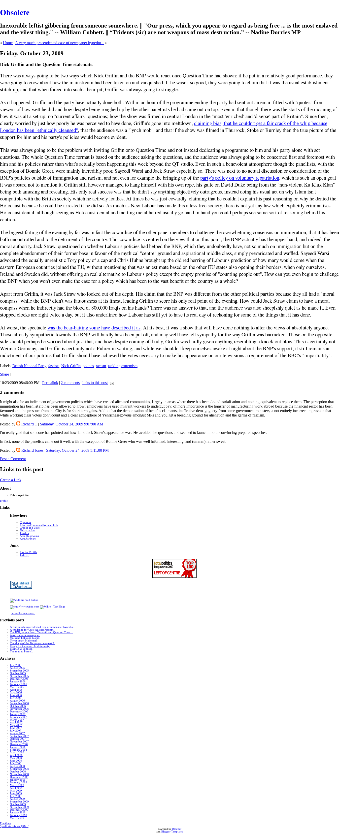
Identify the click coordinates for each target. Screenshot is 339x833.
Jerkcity (24, 555)
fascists (53, 366)
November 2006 (19, 708)
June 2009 (16, 793)
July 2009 (15, 796)
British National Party (29, 366)
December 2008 (19, 777)
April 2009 (16, 788)
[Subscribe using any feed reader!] (24, 600)
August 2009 (17, 799)
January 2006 (18, 681)
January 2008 (18, 747)
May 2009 (16, 790)
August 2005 (17, 668)
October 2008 (18, 771)
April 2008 (16, 755)
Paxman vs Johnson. (21, 648)
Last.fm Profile (28, 552)
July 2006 (15, 698)
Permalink (50, 383)
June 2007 (16, 728)
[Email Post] (111, 383)
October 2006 (18, 706)
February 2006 (18, 684)
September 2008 (19, 769)
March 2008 (17, 752)
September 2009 (19, 801)
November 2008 (19, 774)
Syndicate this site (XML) (14, 826)
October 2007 (18, 738)
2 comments (70, 383)
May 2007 (16, 725)
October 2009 (18, 804)
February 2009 (18, 782)
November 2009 (19, 807)
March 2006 (17, 687)
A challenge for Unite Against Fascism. (32, 629)
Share (4, 374)
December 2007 (19, 744)
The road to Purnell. (21, 651)
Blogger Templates (172, 831)
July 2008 (15, 763)
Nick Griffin (71, 366)
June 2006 (16, 695)
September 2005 (19, 670)
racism (101, 366)
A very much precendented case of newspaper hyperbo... (59, 43)
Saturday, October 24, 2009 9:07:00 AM (71, 424)
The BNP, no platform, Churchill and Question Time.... (41, 632)
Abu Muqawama (29, 536)
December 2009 (19, 809)
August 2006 (17, 700)
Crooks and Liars (29, 527)
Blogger (176, 829)
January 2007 (18, 714)
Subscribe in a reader (23, 613)
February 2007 (18, 717)
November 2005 (19, 676)
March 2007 (17, 719)
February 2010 (18, 815)
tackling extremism (122, 366)
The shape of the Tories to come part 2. (32, 643)
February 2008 (18, 749)
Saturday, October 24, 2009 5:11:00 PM (77, 450)
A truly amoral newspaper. (25, 635)
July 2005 (15, 665)
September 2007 (19, 736)
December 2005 (19, 678)
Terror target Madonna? (23, 640)
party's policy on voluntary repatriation (239, 177)
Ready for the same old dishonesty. (30, 646)
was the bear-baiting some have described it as (93, 327)
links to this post (95, 383)
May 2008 (16, 758)
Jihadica (24, 533)
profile (4, 500)
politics (88, 366)
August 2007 (17, 733)
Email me (5, 823)
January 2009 (18, 779)
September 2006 (19, 703)
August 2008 (17, 766)
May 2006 (16, 692)
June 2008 (16, 760)
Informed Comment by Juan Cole (39, 525)
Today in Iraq (27, 530)
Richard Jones (32, 450)
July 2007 (15, 730)
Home (8, 43)
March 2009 (17, 785)
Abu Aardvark (28, 538)
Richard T (29, 424)
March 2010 (17, 818)
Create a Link (10, 480)
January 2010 (18, 812)
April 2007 (16, 722)
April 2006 (16, 689)
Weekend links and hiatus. (25, 638)
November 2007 (19, 741)
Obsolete (15, 12)
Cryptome (25, 522)
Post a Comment (13, 459)
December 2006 (19, 711)
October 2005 (18, 673)
